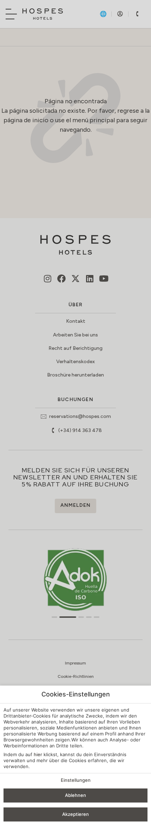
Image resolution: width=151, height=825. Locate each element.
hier (38, 754)
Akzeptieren (75, 814)
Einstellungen (76, 780)
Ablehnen (75, 795)
